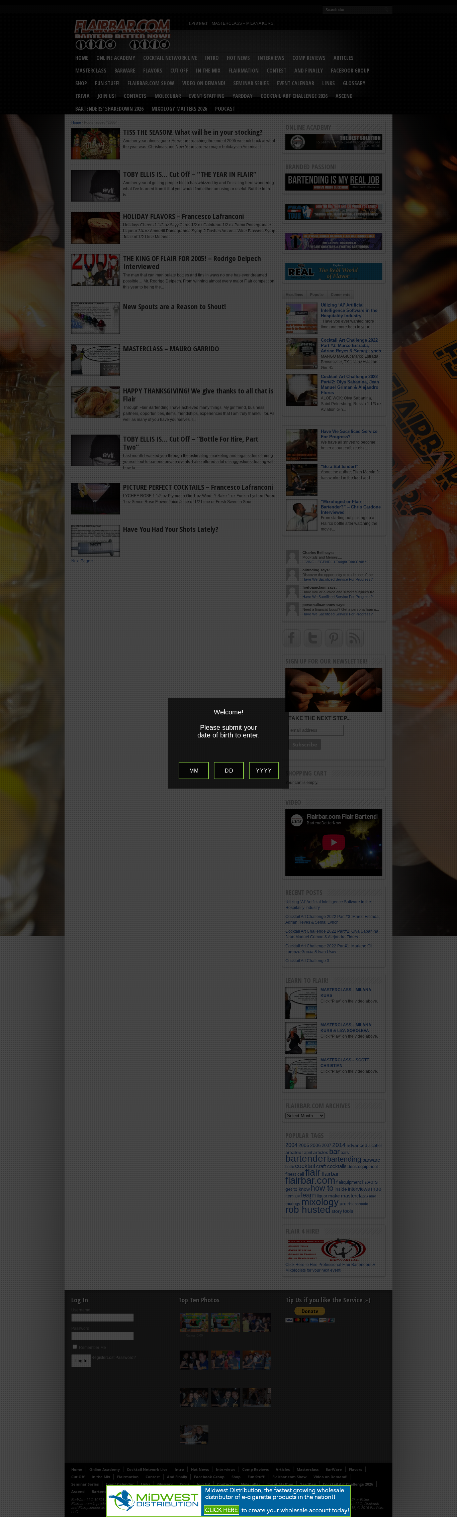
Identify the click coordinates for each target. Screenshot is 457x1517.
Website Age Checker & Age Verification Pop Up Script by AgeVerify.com (448, 1515)
